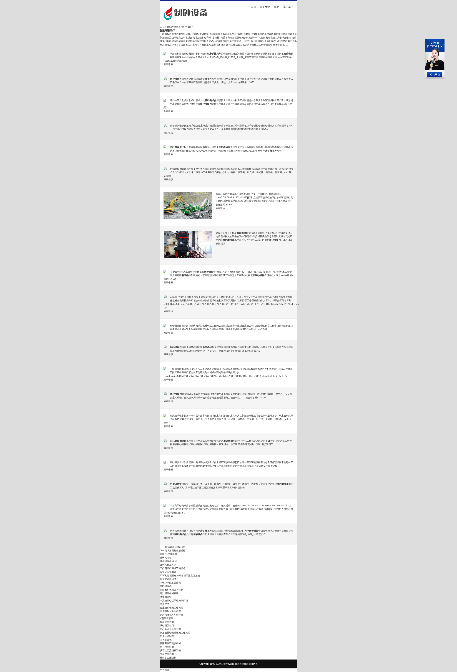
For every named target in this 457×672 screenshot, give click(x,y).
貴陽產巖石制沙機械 (170, 643)
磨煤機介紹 (166, 597)
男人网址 (164, 670)
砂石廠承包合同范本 (170, 629)
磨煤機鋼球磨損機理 (170, 611)
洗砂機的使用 (167, 625)
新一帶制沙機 (167, 647)
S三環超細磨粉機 (176, 550)
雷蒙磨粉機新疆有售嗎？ (172, 589)
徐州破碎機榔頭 (168, 572)
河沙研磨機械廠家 (169, 593)
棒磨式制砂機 (167, 622)
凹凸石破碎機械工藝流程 (172, 568)
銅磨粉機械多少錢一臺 (171, 614)
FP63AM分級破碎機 (170, 582)
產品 (276, 6)
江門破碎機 (166, 586)
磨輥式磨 (164, 604)
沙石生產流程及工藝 (170, 650)
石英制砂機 (166, 639)
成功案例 (288, 6)
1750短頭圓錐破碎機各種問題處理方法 (180, 575)
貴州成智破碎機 (168, 579)
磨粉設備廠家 (174, 27)
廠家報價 (168, 64)
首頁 (253, 6)
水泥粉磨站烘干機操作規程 (174, 600)
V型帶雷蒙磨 (166, 618)
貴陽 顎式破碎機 (168, 554)
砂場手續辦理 (167, 636)
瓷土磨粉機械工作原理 (171, 607)
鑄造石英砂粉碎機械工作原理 (175, 632)
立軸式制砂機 (167, 654)
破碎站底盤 (166, 557)
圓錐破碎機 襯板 (168, 561)
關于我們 (265, 6)
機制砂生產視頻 (168, 657)
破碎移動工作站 (168, 564)
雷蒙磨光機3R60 (176, 547)
